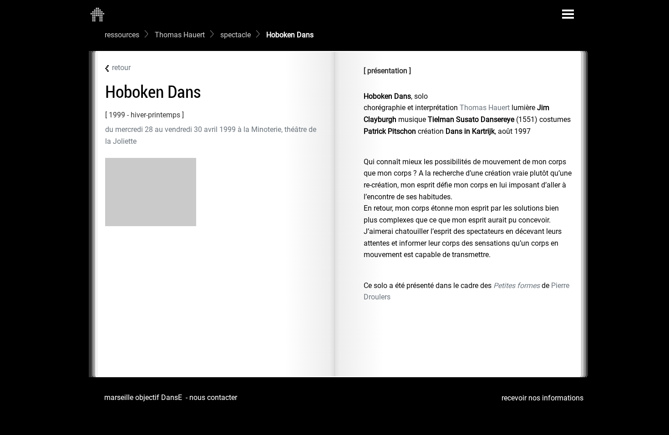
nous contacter (213, 397)
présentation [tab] (387, 70)
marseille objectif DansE (143, 397)
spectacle (235, 34)
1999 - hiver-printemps (144, 115)
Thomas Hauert (180, 34)
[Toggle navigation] (568, 14)
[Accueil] (97, 14)
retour (121, 67)
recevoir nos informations (542, 398)
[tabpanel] (468, 197)
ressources (122, 34)
